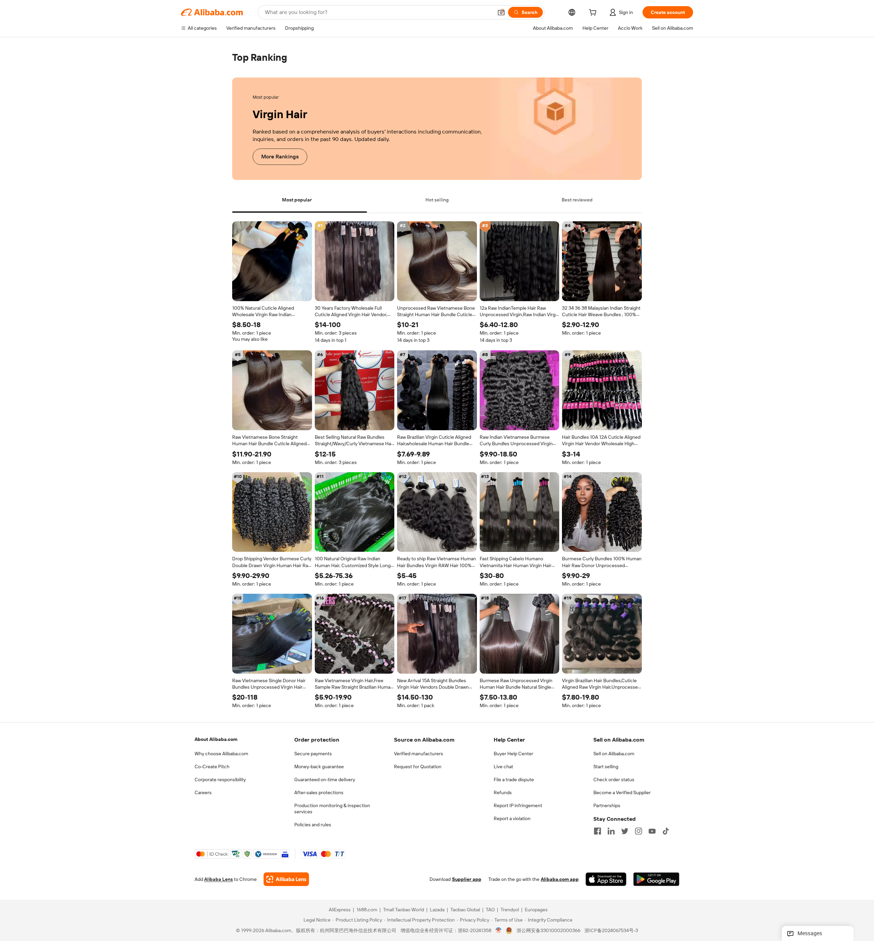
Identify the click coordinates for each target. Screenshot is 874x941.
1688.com (366, 910)
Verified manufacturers (418, 753)
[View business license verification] (498, 930)
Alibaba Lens (218, 879)
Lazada (437, 910)
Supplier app (466, 879)
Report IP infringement (518, 805)
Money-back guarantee (319, 766)
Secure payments (313, 753)
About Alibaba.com (216, 739)
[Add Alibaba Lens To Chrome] (286, 879)
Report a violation (512, 818)
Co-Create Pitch (212, 766)
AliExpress (340, 910)
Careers (203, 792)
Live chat (503, 766)
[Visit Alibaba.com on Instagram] (638, 831)
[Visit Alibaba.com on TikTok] (666, 831)
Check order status (613, 779)
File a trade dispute (514, 779)
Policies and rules (312, 824)
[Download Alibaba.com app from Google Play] (656, 879)
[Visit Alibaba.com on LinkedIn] (611, 831)
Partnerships (606, 805)
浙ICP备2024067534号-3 (611, 930)
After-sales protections (318, 792)
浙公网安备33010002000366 (548, 930)
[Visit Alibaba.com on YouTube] (652, 831)
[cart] (594, 13)
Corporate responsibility (220, 779)
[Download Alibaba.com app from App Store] (606, 879)
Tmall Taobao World (403, 910)
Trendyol (510, 910)
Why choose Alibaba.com (221, 753)
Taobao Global (465, 910)
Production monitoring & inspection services (332, 808)
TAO (490, 910)
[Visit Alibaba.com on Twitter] (625, 831)
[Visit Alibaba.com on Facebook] (597, 831)
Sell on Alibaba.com (613, 753)
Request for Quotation (417, 766)
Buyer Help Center (513, 753)
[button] (501, 12)
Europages (536, 910)
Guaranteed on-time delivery (324, 779)
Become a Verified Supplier (622, 792)
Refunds (503, 792)
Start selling (605, 766)
